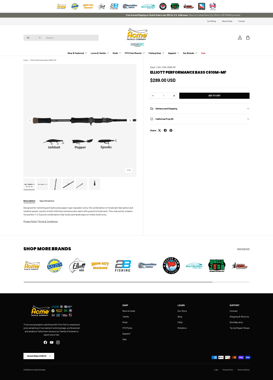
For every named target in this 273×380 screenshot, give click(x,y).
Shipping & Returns (239, 316)
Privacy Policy (30, 221)
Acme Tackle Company (37, 370)
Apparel (172, 53)
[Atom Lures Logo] (212, 6)
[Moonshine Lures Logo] (130, 6)
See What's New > (148, 15)
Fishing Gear (155, 53)
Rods (115, 53)
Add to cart (214, 95)
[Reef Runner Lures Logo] (148, 6)
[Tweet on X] (159, 130)
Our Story (182, 310)
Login (216, 370)
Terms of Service (243, 370)
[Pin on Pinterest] (171, 130)
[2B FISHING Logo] (114, 6)
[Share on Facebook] (165, 130)
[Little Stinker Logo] (188, 6)
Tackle (125, 316)
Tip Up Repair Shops (240, 328)
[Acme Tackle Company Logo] (62, 6)
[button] (248, 37)
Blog (180, 316)
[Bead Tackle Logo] (201, 6)
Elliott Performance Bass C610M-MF (43, 60)
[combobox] (61, 38)
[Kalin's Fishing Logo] (75, 6)
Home (25, 60)
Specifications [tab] (47, 200)
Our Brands (188, 53)
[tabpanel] (79, 214)
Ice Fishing (211, 21)
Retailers (182, 328)
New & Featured (76, 53)
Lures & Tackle (98, 53)
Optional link (243, 248)
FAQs (180, 322)
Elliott (152, 67)
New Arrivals (227, 21)
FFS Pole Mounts (133, 53)
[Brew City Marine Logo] (88, 6)
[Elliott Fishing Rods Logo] (102, 6)
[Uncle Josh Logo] (175, 6)
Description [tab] (29, 200)
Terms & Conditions (48, 221)
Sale (203, 53)
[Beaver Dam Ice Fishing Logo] (163, 6)
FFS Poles (127, 328)
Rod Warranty (236, 322)
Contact (241, 21)
